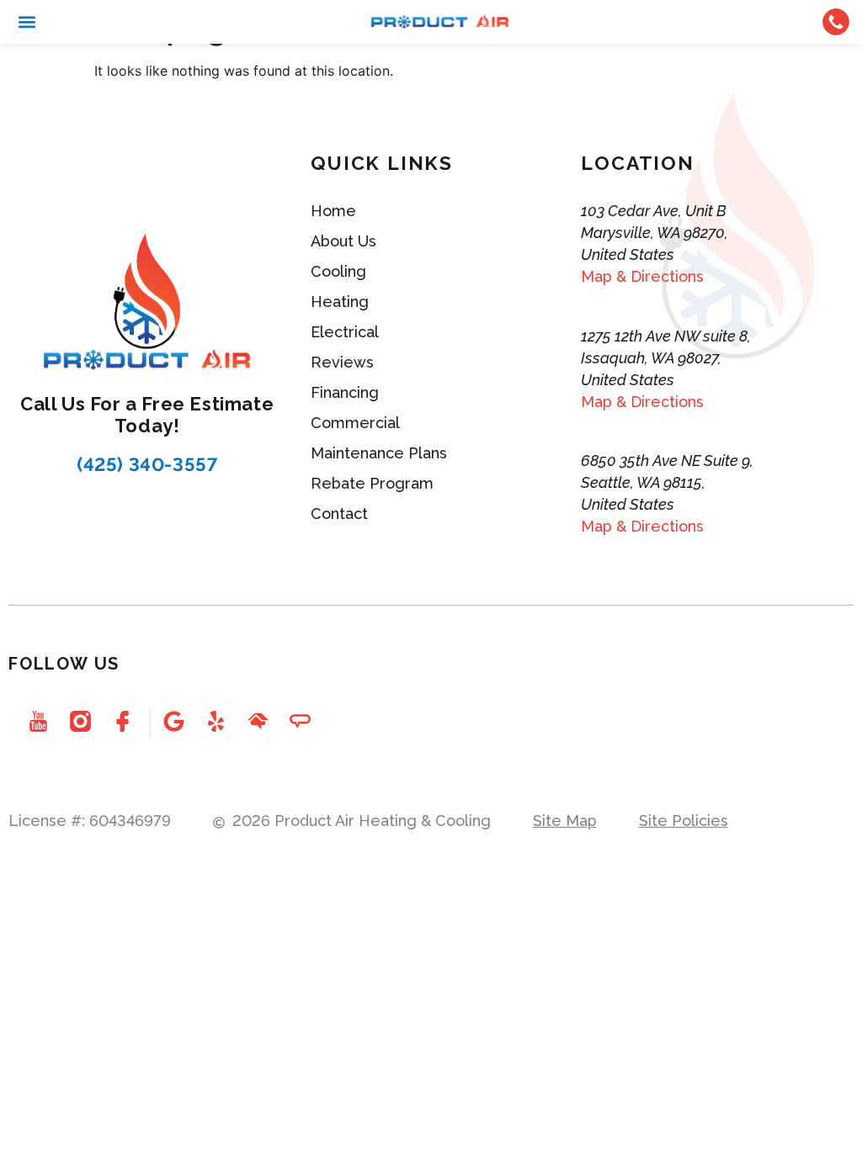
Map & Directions (642, 276)
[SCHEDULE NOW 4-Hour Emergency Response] (835, 21)
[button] (26, 22)
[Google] (173, 722)
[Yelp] (215, 722)
